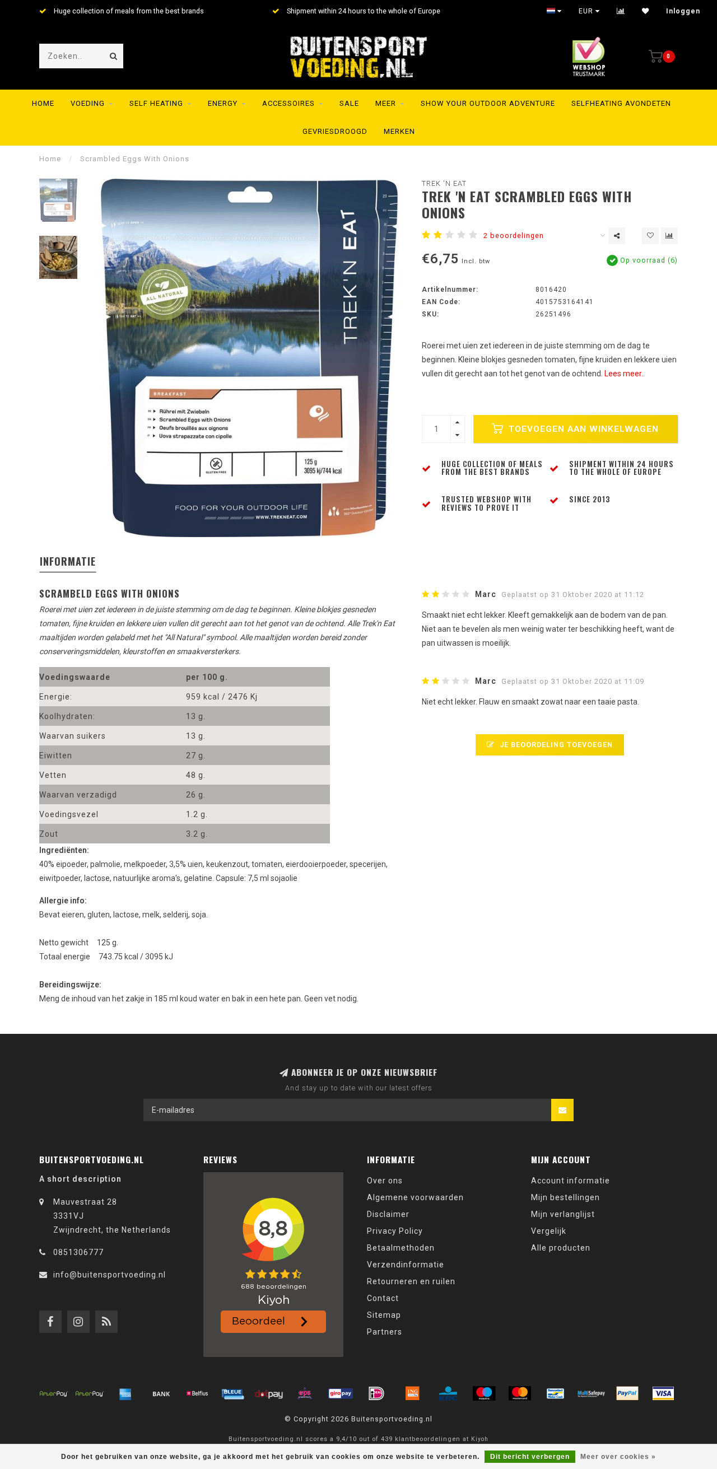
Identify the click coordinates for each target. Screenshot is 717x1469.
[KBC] (448, 1393)
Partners (384, 1331)
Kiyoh (479, 1439)
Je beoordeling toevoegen (555, 744)
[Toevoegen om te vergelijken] (669, 235)
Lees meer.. (624, 373)
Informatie (68, 561)
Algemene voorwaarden (415, 1197)
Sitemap (384, 1315)
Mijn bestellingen (565, 1197)
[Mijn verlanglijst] (645, 11)
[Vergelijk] (621, 11)
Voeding (88, 103)
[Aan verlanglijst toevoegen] (650, 235)
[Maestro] (484, 1393)
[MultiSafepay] (592, 1393)
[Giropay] (341, 1393)
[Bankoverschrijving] (161, 1393)
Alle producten (560, 1247)
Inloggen (683, 11)
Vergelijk (548, 1231)
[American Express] (125, 1393)
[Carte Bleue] (233, 1393)
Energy (223, 103)
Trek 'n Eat (444, 183)
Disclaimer (388, 1214)
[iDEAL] (376, 1393)
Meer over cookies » (618, 1457)
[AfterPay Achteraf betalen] (54, 1393)
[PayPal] (627, 1393)
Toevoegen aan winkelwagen (582, 429)
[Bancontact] (556, 1393)
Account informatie (570, 1180)
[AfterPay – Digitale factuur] (90, 1393)
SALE (349, 103)
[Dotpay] (269, 1393)
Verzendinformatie (405, 1264)
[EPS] (305, 1393)
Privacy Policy (395, 1231)
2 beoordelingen (513, 235)
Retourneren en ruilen (411, 1281)
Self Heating (156, 103)
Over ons (385, 1180)
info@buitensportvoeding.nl (109, 1274)
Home (43, 103)
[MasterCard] (520, 1393)
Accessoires (288, 103)
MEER (385, 103)
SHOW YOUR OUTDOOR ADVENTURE (488, 103)
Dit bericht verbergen (530, 1457)
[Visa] (663, 1393)
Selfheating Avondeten (621, 103)
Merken (399, 131)
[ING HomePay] (412, 1393)
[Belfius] (197, 1393)
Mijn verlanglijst (563, 1214)
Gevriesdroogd (334, 131)
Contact (383, 1298)
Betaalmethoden (401, 1247)
